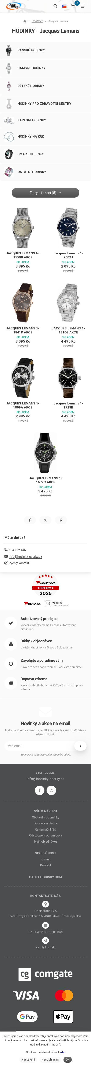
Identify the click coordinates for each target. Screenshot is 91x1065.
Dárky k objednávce (36, 641)
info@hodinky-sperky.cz (25, 557)
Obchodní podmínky (45, 817)
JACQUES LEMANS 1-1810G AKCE (68, 330)
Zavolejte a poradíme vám (42, 660)
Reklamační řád (45, 829)
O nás (45, 859)
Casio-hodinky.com (45, 877)
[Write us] (45, 940)
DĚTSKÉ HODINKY (31, 86)
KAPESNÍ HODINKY (32, 120)
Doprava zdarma (34, 679)
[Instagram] (51, 790)
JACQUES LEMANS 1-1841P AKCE (22, 330)
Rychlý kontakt (19, 563)
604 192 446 (17, 550)
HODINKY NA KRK (31, 136)
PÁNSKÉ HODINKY (31, 50)
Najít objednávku (45, 841)
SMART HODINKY (31, 154)
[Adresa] (45, 904)
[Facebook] (39, 790)
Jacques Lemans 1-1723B (68, 405)
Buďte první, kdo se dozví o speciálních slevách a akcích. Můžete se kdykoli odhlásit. (45, 732)
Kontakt (45, 865)
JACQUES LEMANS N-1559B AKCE (23, 255)
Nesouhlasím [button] (50, 1059)
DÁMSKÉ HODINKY (32, 68)
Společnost (45, 853)
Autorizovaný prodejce (39, 618)
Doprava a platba (45, 823)
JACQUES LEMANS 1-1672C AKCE (45, 480)
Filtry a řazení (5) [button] (43, 193)
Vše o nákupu (45, 811)
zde (62, 1052)
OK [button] (67, 1059)
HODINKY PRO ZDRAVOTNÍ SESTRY (44, 104)
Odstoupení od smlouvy (45, 835)
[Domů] (13, 6)
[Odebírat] (80, 746)
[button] (30, 520)
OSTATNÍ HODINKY (32, 172)
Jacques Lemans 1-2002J (68, 255)
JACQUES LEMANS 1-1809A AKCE (22, 405)
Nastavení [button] (28, 1059)
